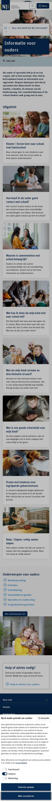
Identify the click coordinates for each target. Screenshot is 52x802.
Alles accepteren (26, 795)
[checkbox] (10, 769)
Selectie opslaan (26, 787)
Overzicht (45, 718)
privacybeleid (21, 763)
